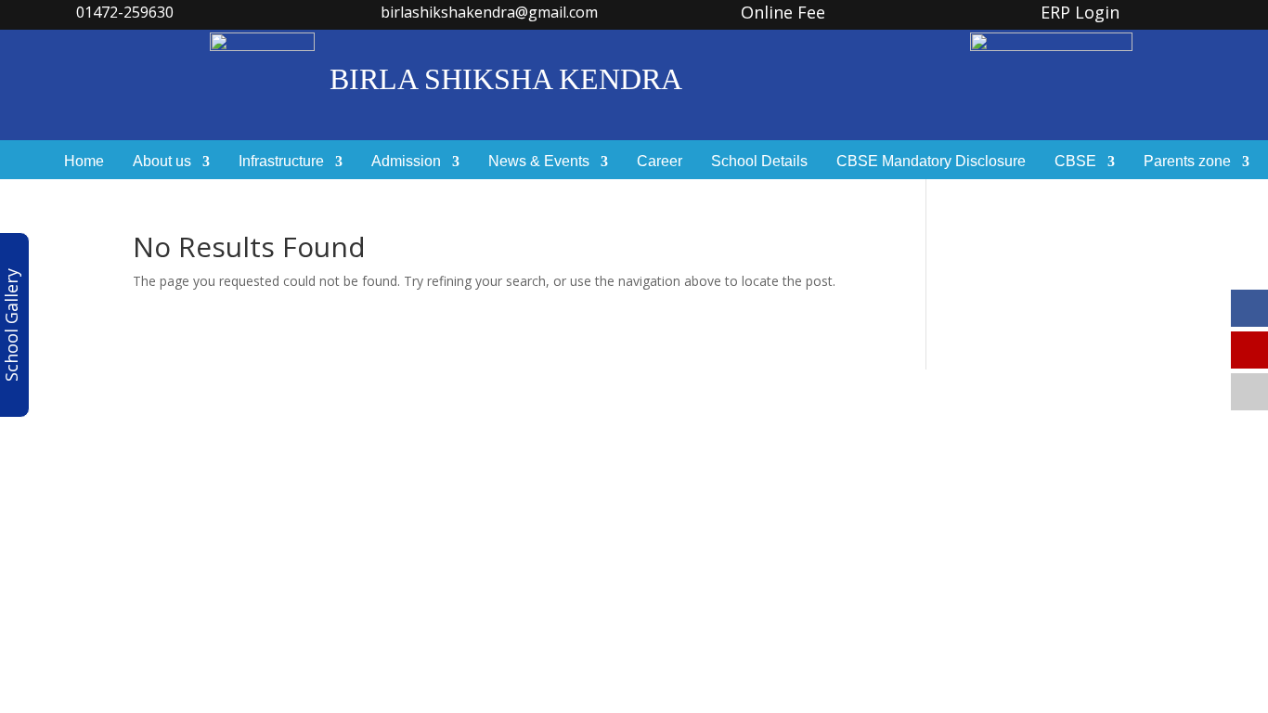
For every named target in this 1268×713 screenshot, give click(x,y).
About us (162, 162)
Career (659, 162)
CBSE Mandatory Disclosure (931, 162)
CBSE (1075, 162)
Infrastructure (281, 162)
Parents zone (1187, 162)
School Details (759, 162)
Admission (406, 162)
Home (84, 162)
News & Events (538, 162)
